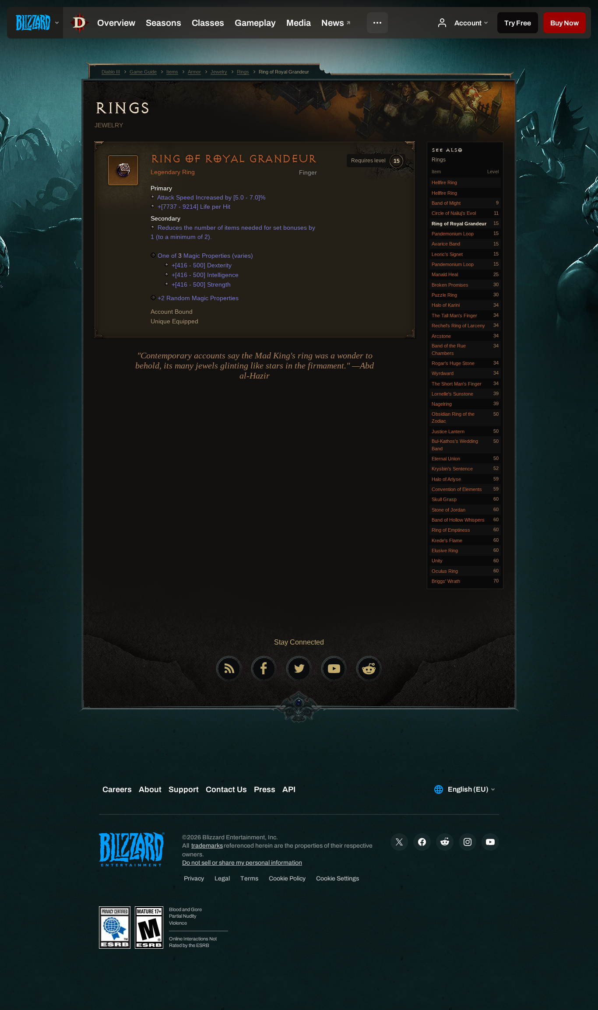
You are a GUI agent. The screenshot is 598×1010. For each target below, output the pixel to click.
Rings (122, 108)
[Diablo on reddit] (369, 669)
